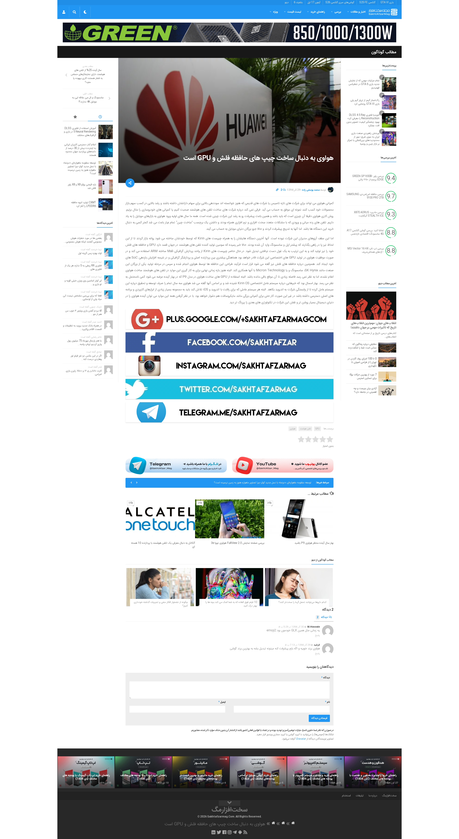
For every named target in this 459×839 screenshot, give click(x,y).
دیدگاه (322, 617)
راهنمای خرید (318, 12)
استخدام (346, 795)
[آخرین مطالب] (100, 117)
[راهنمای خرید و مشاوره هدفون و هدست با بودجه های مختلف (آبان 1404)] (373, 772)
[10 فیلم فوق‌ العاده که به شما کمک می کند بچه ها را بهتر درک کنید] (229, 587)
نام (327, 702)
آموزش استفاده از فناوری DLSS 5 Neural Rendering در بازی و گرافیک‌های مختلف (80, 132)
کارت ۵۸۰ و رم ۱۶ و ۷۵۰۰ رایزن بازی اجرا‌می (84, 373)
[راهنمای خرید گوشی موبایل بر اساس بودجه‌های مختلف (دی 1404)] (258, 772)
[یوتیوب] (282, 465)
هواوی (292, 429)
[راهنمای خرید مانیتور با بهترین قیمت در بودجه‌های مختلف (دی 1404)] (200, 772)
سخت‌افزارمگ (389, 795)
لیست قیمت (294, 12)
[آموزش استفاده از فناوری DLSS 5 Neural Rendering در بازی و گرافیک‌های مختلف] (105, 132)
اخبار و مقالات (358, 12)
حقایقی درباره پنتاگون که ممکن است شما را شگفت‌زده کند (362, 348)
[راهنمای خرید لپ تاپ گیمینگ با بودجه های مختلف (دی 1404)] (86, 772)
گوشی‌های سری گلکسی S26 (339, 2)
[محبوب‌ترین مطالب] (75, 117)
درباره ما (373, 795)
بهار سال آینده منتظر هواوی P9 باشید (314, 543)
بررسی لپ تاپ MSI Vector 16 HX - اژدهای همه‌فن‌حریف (365, 250)
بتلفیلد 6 (298, 2)
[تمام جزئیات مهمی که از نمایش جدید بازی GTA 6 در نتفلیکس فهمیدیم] (389, 84)
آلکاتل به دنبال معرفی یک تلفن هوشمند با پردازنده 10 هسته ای (163, 545)
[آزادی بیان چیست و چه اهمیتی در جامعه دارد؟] (387, 390)
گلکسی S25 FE (367, 2)
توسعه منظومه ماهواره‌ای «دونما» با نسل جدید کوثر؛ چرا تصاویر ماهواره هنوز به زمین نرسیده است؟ (79, 168)
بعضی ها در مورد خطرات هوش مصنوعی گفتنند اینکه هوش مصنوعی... (83, 240)
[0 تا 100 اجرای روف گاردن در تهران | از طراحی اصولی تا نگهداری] (387, 362)
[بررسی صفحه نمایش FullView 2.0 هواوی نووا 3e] (229, 518)
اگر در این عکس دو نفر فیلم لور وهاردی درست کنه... (86, 358)
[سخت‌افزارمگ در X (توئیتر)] (219, 832)
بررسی (337, 12)
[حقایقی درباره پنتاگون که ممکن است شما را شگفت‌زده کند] (387, 347)
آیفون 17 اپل (314, 2)
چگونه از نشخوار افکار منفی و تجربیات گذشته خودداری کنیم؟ (161, 604)
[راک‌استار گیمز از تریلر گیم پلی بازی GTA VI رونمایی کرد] (389, 102)
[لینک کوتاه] (277, 190)
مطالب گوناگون (383, 52)
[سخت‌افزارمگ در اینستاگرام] (229, 832)
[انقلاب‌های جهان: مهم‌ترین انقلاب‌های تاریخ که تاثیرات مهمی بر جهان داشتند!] (371, 306)
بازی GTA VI (387, 2)
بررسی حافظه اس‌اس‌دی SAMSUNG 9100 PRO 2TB (365, 196)
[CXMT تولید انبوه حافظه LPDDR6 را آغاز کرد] (105, 204)
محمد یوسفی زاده (311, 190)
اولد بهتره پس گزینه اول (90, 253)
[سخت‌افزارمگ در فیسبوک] (224, 832)
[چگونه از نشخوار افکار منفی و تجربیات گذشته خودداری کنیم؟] (160, 587)
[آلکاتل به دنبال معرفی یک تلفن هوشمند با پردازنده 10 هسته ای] (160, 518)
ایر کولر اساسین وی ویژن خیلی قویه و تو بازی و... (83, 283)
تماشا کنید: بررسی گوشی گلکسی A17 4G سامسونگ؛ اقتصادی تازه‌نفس (365, 232)
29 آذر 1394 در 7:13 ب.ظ (297, 645)
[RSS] (245, 832)
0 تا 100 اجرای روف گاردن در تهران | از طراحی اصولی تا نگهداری (362, 362)
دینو (287, 2)
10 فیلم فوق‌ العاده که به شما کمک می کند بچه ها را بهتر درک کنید (231, 604)
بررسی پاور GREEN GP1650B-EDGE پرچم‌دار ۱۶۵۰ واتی (368, 178)
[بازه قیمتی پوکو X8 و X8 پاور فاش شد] (105, 186)
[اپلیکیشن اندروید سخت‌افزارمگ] (240, 832)
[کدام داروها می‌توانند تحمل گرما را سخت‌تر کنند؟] (299, 587)
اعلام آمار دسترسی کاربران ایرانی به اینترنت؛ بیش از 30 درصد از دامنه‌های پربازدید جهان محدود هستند (80, 150)
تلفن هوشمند (305, 429)
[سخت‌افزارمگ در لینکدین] (213, 832)
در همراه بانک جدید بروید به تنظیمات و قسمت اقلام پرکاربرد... (82, 328)
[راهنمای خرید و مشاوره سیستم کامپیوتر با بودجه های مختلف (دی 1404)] (315, 772)
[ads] (229, 32)
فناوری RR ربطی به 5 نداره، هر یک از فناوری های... (83, 267)
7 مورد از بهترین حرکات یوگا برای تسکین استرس (363, 376)
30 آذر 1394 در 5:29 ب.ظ (291, 627)
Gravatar (301, 739)
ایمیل (222, 702)
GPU (317, 429)
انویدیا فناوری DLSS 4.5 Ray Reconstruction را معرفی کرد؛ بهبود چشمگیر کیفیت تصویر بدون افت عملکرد (362, 120)
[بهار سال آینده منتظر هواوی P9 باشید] (298, 518)
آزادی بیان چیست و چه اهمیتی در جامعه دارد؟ (365, 390)
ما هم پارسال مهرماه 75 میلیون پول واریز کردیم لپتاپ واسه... (84, 343)
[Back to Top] (229, 803)
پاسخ (317, 635)
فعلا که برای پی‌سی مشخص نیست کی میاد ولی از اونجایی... (82, 298)
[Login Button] (63, 12)
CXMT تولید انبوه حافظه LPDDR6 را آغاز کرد (83, 204)
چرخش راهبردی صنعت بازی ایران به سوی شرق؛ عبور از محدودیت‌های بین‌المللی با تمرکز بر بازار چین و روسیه (363, 138)
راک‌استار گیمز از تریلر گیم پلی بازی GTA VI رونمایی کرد (364, 102)
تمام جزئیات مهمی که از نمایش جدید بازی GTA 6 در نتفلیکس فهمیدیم (364, 84)
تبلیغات (360, 795)
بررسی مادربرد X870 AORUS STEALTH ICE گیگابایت (369, 214)
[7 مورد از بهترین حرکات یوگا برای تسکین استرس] (387, 377)
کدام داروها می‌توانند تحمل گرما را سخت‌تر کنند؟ (302, 602)
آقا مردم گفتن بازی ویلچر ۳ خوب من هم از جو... (83, 313)
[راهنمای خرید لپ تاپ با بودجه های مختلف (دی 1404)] (143, 772)
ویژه (275, 12)
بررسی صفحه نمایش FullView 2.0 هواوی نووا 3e (237, 543)
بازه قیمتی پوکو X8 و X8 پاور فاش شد (292, 483)
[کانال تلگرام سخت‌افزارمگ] (235, 832)
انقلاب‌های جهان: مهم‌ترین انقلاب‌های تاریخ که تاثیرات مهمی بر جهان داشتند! (373, 325)
